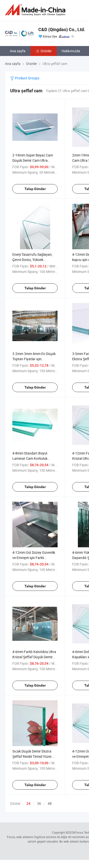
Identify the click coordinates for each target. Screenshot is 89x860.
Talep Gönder (35, 189)
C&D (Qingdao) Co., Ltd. (61, 29)
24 (28, 804)
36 (39, 803)
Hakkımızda (71, 51)
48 (50, 803)
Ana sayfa (17, 51)
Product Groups (26, 78)
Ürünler (46, 51)
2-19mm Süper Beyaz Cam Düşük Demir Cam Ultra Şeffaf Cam (32, 160)
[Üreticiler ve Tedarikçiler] (36, 10)
